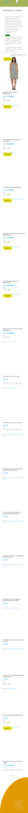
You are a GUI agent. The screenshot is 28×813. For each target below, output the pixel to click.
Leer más (7, 35)
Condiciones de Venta (19, 801)
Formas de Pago (18, 806)
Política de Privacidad (19, 807)
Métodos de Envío (19, 804)
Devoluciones (19, 802)
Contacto (19, 809)
